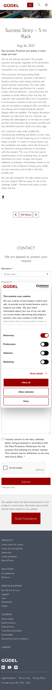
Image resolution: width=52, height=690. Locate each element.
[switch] (44, 344)
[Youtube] (9, 667)
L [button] (46, 2)
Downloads (6, 601)
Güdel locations (8, 622)
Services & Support (11, 585)
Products (7, 540)
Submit (26, 481)
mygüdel (5, 594)
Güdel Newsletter (26, 518)
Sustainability (7, 634)
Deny (26, 401)
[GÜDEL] (11, 5)
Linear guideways (9, 556)
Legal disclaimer (8, 677)
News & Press (7, 626)
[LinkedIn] (3, 667)
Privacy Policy (39, 677)
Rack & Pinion (7, 560)
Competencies (7, 573)
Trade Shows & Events (11, 630)
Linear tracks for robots (12, 544)
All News (26, 214)
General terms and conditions (14, 638)
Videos (4, 605)
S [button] (39, 2)
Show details (36, 373)
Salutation (6, 268)
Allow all (26, 382)
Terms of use (24, 677)
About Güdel (7, 618)
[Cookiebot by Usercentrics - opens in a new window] (37, 286)
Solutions (7, 568)
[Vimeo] (16, 667)
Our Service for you (10, 590)
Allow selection (26, 392)
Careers (5, 647)
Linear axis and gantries (12, 548)
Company (6, 614)
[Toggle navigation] (30, 5)
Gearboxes (6, 552)
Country (5, 282)
